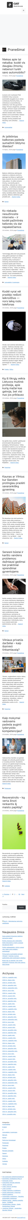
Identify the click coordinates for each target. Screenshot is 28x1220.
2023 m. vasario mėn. (9, 1088)
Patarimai (7, 467)
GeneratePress (21, 1217)
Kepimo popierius (7, 1194)
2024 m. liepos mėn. (8, 1043)
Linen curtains (6, 1188)
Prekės (6, 369)
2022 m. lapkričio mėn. (9, 1096)
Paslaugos (7, 788)
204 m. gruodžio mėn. (9, 1114)
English (4, 1127)
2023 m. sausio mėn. (8, 1090)
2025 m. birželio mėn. (9, 1014)
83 (20, 894)
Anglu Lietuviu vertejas (9, 1186)
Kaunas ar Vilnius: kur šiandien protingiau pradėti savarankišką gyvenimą (13, 483)
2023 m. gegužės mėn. (9, 1080)
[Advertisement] (14, 29)
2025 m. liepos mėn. (8, 1011)
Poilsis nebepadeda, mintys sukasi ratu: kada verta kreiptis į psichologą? (13, 949)
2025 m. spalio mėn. (8, 1004)
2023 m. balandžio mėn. (10, 1082)
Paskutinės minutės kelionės (11, 1182)
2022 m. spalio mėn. (8, 1098)
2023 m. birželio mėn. (9, 1077)
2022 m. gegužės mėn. (9, 1111)
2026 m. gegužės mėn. (9, 985)
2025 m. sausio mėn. (8, 1027)
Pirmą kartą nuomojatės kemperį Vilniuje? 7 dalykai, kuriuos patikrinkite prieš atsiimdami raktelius (14, 956)
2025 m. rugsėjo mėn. (9, 1006)
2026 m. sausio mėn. (8, 996)
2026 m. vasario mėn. (9, 993)
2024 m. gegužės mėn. (9, 1048)
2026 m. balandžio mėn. (10, 988)
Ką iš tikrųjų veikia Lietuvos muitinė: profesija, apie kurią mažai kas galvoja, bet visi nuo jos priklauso (13, 386)
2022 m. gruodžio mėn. (9, 1093)
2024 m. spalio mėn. (8, 1035)
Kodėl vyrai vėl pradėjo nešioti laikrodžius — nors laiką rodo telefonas (11, 298)
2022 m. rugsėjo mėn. (9, 1101)
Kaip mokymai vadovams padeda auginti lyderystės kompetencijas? (12, 724)
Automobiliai (8, 127)
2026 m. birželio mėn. (9, 982)
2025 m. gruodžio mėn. (9, 998)
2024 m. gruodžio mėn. (9, 1030)
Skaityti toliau (16, 197)
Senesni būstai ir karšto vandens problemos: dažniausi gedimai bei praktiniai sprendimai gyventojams (13, 561)
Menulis (4, 1135)
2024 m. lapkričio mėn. (9, 1032)
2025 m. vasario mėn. (9, 1025)
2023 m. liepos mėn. (8, 1075)
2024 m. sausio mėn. (8, 1059)
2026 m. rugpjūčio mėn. (9, 977)
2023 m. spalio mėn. (8, 1067)
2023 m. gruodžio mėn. (9, 1061)
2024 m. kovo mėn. (8, 1054)
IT (3, 1129)
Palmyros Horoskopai (9, 1140)
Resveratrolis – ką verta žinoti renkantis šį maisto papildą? (13, 802)
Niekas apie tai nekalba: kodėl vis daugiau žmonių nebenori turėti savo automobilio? (13, 66)
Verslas (4, 1164)
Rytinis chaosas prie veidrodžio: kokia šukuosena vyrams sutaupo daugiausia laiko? (12, 943)
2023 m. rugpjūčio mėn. (9, 1072)
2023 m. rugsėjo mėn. (9, 1069)
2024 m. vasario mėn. (9, 1056)
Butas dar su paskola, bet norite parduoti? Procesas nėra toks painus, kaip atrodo (14, 962)
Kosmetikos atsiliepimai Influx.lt (12, 1178)
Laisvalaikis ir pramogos (11, 282)
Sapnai (4, 1153)
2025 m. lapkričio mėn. (9, 1001)
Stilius (11, 369)
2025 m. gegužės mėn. (9, 1017)
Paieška (4, 904)
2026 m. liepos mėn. (8, 980)
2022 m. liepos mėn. (8, 1106)
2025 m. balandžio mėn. (10, 1019)
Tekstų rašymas (7, 1184)
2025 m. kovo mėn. (8, 1022)
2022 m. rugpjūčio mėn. (9, 1104)
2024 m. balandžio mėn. (10, 1051)
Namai (6, 201)
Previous (5, 894)
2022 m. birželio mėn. (9, 1109)
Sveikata (7, 886)
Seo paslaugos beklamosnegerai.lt (13, 1177)
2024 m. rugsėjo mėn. (9, 1038)
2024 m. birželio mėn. (9, 1046)
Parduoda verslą (7, 1180)
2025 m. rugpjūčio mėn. (9, 1009)
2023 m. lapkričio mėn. (9, 1064)
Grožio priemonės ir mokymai (11, 1192)
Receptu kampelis (7, 1150)
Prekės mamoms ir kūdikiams (11, 1190)
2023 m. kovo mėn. (8, 1085)
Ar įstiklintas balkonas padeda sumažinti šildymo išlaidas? (13, 141)
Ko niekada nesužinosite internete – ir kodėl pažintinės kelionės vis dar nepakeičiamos (12, 219)
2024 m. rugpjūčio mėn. (9, 1040)
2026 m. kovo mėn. (8, 990)
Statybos (5, 1156)
